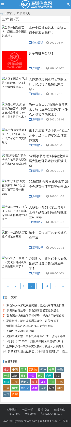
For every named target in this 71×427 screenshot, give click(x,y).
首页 (10, 13)
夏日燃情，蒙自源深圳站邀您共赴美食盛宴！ (34, 320)
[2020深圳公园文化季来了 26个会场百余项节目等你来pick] (14, 188)
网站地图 (30, 413)
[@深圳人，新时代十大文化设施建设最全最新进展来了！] (14, 265)
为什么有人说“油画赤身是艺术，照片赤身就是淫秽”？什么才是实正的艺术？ (48, 109)
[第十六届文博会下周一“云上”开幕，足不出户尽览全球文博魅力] (14, 137)
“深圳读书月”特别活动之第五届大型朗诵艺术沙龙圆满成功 (49, 161)
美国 (51, 369)
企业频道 (37, 42)
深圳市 (33, 369)
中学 (51, 381)
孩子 (43, 381)
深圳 (6, 369)
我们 (23, 375)
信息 (43, 388)
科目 (60, 388)
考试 (6, 375)
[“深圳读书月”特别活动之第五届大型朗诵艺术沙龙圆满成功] (14, 163)
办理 (15, 394)
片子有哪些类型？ (41, 53)
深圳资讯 (37, 68)
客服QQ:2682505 (51, 413)
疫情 (51, 388)
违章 (34, 388)
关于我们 (11, 409)
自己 (49, 375)
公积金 (25, 388)
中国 (15, 369)
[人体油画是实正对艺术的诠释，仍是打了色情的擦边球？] (14, 86)
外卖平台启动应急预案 (20, 331)
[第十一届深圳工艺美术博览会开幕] (14, 239)
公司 (32, 375)
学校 (43, 369)
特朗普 (25, 381)
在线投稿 (59, 409)
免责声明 (27, 409)
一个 (15, 381)
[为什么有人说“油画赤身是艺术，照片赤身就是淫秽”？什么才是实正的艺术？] (14, 111)
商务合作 (14, 413)
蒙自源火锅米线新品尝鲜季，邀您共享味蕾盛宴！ (37, 315)
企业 (34, 381)
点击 (6, 394)
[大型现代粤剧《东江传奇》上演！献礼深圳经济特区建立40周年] (14, 214)
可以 (23, 369)
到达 (40, 375)
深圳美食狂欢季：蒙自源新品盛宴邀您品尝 (33, 310)
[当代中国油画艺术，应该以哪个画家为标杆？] (14, 34)
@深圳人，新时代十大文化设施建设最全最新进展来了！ (48, 263)
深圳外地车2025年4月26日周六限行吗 (29, 325)
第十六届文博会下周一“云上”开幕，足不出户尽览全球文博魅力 (49, 135)
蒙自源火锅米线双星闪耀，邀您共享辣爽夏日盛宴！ (38, 305)
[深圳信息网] (1, 13)
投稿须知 (43, 409)
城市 (15, 375)
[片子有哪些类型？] (14, 60)
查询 (60, 369)
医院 (6, 381)
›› (63, 286)
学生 (15, 388)
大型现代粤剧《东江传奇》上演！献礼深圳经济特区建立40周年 (48, 212)
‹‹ (8, 286)
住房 (57, 375)
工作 (60, 381)
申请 (6, 388)
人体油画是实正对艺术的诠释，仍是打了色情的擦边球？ (48, 84)
